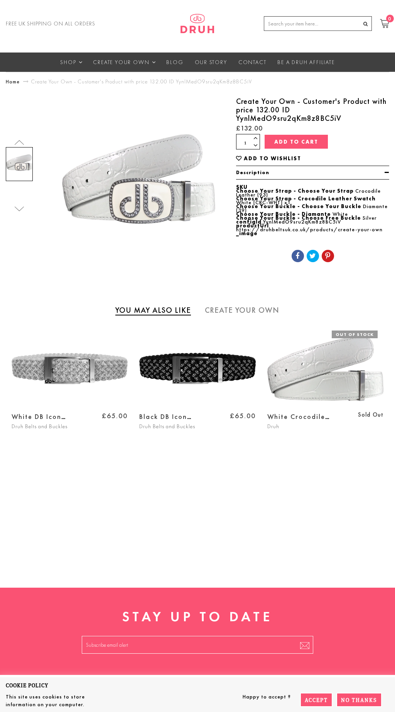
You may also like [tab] (153, 310)
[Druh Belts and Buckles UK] (197, 22)
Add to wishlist (272, 158)
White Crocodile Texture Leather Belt (303, 421)
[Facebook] (298, 256)
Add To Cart (296, 141)
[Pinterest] (328, 256)
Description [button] (252, 172)
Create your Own (242, 310)
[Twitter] (313, 256)
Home (13, 81)
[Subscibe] (304, 645)
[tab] (312, 173)
